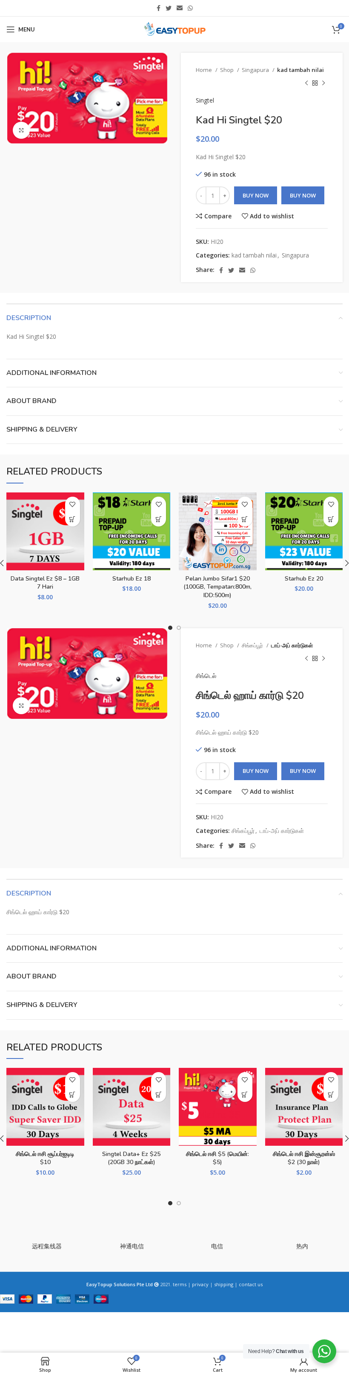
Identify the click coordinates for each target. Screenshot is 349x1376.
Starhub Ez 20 (304, 579)
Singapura (256, 70)
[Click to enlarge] (21, 130)
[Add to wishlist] (72, 504)
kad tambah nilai (300, 70)
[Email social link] (179, 8)
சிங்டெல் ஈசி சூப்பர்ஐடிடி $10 (45, 1158)
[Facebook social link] (158, 8)
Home (204, 70)
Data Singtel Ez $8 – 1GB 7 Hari (45, 583)
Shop (227, 70)
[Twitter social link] (168, 8)
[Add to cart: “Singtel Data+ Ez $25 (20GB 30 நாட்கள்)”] (158, 1094)
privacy (200, 1284)
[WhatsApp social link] (190, 8)
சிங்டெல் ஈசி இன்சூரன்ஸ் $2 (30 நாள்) (304, 1158)
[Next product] (323, 83)
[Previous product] (306, 83)
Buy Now (256, 195)
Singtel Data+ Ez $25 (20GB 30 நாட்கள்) (131, 1158)
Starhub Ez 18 (131, 579)
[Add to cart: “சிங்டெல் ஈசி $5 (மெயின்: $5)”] (244, 1094)
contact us (251, 1284)
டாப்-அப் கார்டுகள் (292, 645)
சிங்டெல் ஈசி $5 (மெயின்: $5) (217, 1158)
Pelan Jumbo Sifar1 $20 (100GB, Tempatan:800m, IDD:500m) (217, 587)
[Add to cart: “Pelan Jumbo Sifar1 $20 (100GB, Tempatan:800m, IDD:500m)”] (244, 519)
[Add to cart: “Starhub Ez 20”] (330, 519)
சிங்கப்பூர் (253, 645)
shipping (223, 1284)
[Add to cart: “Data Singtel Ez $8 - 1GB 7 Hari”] (72, 519)
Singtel (205, 100)
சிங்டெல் (206, 676)
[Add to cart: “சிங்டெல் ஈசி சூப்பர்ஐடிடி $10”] (72, 1094)
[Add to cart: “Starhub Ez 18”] (158, 519)
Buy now (303, 195)
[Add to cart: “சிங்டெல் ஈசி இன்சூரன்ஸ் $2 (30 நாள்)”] (330, 1094)
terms (179, 1284)
